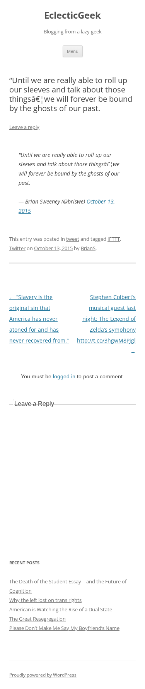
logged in (64, 376)
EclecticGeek (72, 15)
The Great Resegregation (37, 618)
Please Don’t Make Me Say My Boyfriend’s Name (64, 628)
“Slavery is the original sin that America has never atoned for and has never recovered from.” (39, 318)
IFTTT (113, 238)
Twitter (17, 248)
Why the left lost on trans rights (45, 600)
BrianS (88, 248)
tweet (72, 238)
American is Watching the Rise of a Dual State (60, 609)
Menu (72, 51)
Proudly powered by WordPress (43, 675)
